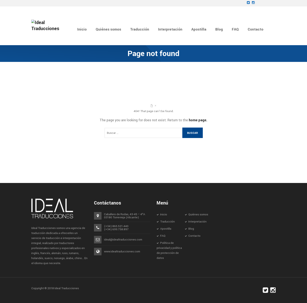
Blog (191, 229)
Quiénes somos (198, 214)
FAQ (162, 236)
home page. (198, 120)
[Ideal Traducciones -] (49, 25)
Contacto (194, 236)
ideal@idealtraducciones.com (123, 239)
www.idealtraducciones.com (122, 251)
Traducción (167, 222)
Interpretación (197, 222)
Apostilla (165, 229)
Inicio (163, 214)
